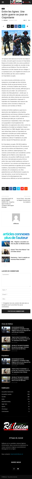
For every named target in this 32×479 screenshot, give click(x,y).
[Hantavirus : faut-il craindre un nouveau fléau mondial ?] (6, 259)
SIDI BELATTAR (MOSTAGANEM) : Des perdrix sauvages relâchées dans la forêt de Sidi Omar (20, 347)
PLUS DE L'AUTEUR (16, 237)
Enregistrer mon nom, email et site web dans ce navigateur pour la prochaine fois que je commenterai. (15, 304)
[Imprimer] (8, 26)
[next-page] (5, 265)
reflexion (5, 20)
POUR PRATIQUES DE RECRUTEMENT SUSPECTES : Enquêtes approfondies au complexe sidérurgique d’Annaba (8, 203)
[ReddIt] (26, 188)
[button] (2, 2)
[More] (27, 26)
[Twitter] (23, 26)
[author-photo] (16, 221)
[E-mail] (12, 26)
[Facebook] (16, 26)
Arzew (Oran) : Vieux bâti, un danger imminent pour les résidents (23, 200)
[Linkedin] (19, 26)
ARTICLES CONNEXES (16, 234)
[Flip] (22, 188)
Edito (7, 6)
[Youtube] (18, 468)
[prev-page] (3, 265)
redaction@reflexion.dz (16, 454)
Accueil (3, 6)
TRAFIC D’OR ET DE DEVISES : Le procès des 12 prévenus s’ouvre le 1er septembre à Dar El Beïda (21, 339)
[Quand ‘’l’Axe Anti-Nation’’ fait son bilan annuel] (6, 251)
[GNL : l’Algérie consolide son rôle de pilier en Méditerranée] (6, 243)
